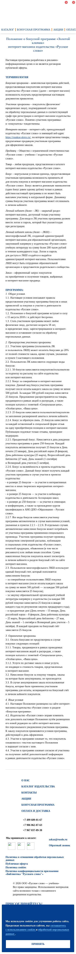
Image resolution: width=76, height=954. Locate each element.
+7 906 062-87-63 (32, 825)
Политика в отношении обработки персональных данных (35, 858)
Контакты (29, 792)
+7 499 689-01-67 (32, 819)
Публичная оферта (17, 863)
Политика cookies (16, 867)
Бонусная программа (37, 804)
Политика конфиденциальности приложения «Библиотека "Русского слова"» (32, 873)
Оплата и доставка (35, 811)
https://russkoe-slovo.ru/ (18, 137)
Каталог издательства (38, 786)
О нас (25, 780)
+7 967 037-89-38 (32, 830)
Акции (26, 798)
